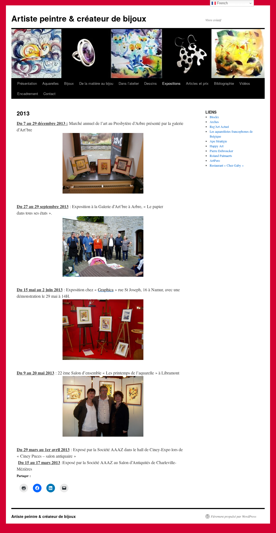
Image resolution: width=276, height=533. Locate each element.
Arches (214, 122)
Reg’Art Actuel (219, 126)
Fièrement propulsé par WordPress (233, 516)
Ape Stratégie (218, 141)
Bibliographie (224, 83)
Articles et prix (197, 83)
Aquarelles (50, 83)
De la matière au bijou (96, 83)
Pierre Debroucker (221, 151)
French (222, 3)
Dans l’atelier (129, 83)
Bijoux (69, 83)
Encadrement (27, 93)
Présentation (27, 83)
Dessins (150, 83)
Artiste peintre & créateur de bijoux (78, 18)
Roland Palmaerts (221, 155)
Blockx (214, 117)
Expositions (171, 83)
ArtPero (215, 160)
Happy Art (216, 146)
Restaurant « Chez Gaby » (227, 165)
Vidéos (244, 83)
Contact (49, 93)
